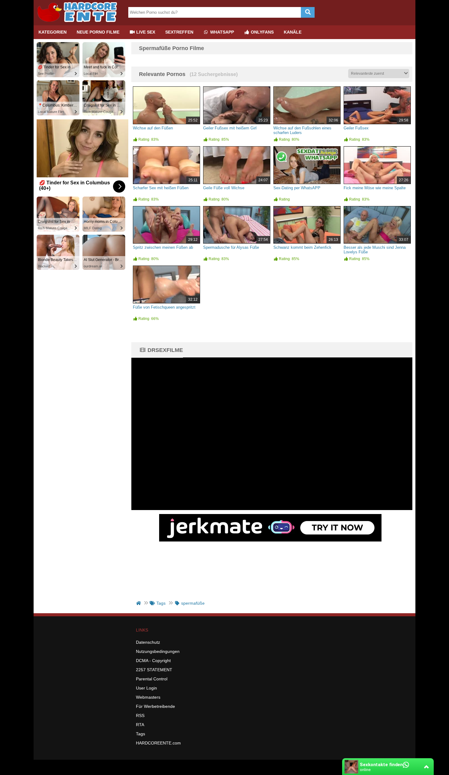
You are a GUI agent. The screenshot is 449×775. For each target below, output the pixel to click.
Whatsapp (221, 32)
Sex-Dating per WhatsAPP (296, 188)
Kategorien (52, 32)
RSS (140, 715)
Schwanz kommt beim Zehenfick (302, 247)
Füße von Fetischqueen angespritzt (164, 307)
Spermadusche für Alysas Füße (231, 247)
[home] (139, 603)
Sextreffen (179, 32)
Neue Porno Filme (98, 32)
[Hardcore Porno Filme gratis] (79, 22)
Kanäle (292, 32)
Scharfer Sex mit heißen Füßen (160, 188)
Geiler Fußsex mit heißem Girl (230, 128)
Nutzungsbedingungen (158, 651)
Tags (140, 733)
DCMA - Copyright (153, 660)
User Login (146, 688)
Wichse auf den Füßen (153, 128)
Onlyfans (262, 32)
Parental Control (151, 678)
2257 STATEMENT (154, 669)
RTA (140, 724)
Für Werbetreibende (155, 706)
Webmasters (148, 697)
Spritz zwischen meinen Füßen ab (163, 247)
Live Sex (145, 32)
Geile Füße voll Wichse (223, 188)
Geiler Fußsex (356, 128)
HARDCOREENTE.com (158, 743)
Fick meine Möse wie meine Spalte (375, 188)
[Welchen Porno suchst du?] (308, 12)
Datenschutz (148, 642)
